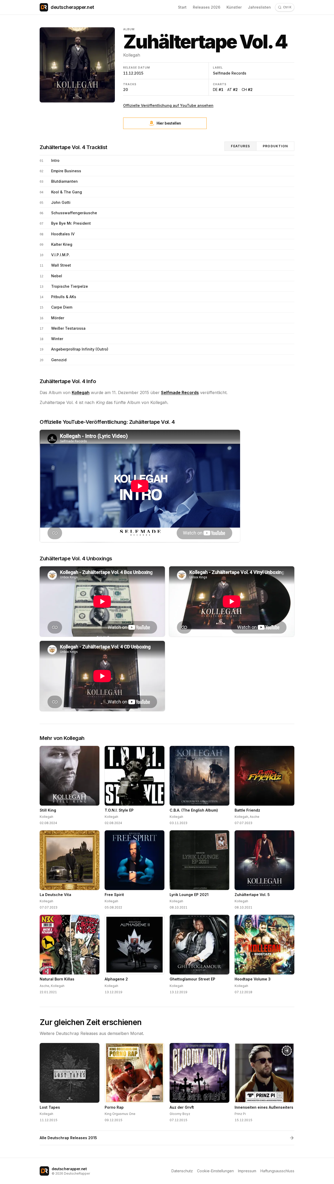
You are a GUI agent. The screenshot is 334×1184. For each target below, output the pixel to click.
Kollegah (131, 55)
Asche (254, 817)
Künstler (234, 7)
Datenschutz (182, 1171)
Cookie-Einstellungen (215, 1171)
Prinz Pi (240, 1114)
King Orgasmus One (120, 1114)
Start (182, 7)
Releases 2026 (206, 7)
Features (240, 146)
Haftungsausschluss (277, 1171)
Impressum (247, 1171)
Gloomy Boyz (180, 1114)
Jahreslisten (259, 7)
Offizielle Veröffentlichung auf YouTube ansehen (168, 105)
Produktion (275, 146)
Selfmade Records (229, 73)
